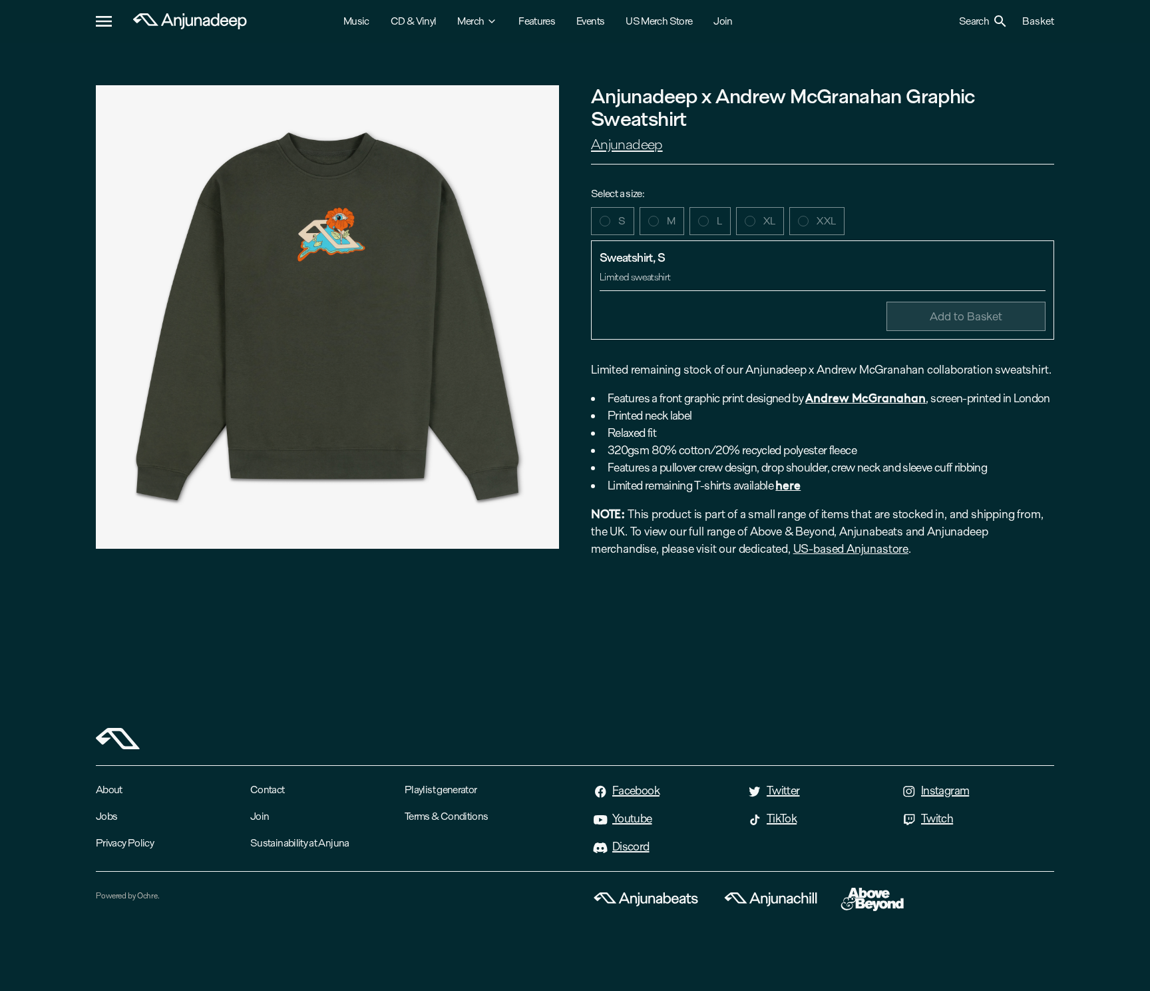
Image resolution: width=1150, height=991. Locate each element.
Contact (267, 789)
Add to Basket (966, 316)
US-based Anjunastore (850, 548)
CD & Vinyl (414, 21)
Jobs (106, 816)
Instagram (945, 790)
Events (590, 21)
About (109, 789)
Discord (631, 846)
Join (722, 21)
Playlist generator (441, 789)
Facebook (636, 790)
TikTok (782, 818)
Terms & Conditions (446, 816)
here (788, 484)
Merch (470, 21)
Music (356, 21)
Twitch (937, 818)
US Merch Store (659, 21)
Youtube (632, 818)
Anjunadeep (627, 144)
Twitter (783, 790)
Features (536, 21)
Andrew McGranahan (865, 397)
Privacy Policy (125, 842)
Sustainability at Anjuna (299, 842)
